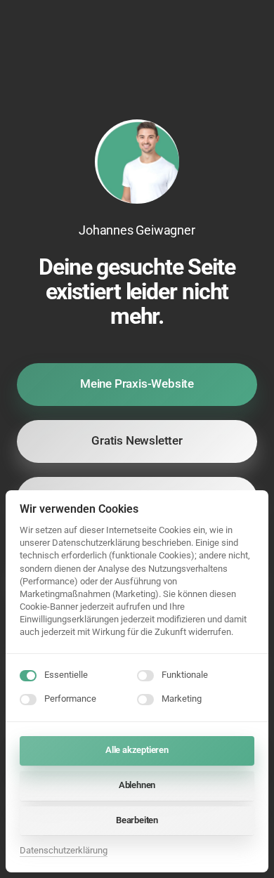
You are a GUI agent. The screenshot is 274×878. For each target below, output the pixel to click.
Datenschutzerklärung (63, 851)
